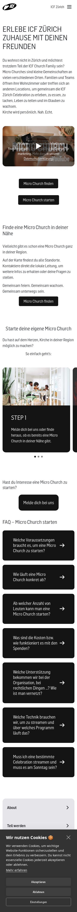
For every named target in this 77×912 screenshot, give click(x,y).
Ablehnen (38, 892)
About (12, 807)
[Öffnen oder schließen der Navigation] (69, 7)
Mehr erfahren (16, 870)
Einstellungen (38, 902)
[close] (68, 837)
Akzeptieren (38, 882)
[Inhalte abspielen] (38, 146)
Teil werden (16, 825)
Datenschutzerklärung (38, 159)
